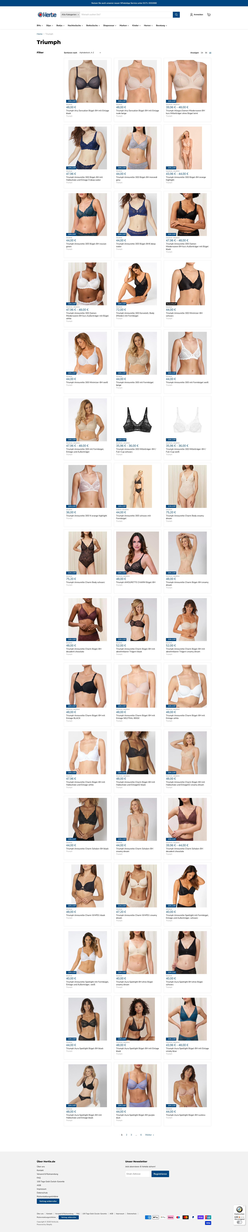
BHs (39, 25)
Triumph (69, 116)
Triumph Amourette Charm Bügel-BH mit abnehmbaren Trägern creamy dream (185, 650)
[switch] (239, 1222)
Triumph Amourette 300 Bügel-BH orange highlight (186, 178)
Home (39, 34)
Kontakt (40, 1170)
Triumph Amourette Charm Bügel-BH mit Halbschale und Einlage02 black (135, 783)
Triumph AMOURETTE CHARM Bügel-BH (135, 582)
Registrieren (160, 1173)
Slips (49, 25)
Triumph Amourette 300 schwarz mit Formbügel (133, 517)
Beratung (160, 25)
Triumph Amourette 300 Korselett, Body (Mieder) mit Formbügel (135, 314)
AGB (39, 1185)
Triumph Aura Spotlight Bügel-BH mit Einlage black (137, 1050)
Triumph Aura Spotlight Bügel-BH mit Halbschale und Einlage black (84, 1116)
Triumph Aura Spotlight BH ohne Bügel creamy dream (134, 983)
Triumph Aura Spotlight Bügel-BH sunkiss (185, 1115)
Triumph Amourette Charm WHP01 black (85, 915)
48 (210, 53)
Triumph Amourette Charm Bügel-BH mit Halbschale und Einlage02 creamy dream (185, 783)
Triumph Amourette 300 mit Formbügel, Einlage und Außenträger (85, 450)
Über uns (41, 1166)
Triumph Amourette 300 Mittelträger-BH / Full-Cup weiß (186, 450)
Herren (147, 25)
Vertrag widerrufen (48, 1201)
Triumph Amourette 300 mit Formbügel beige (134, 384)
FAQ (39, 1177)
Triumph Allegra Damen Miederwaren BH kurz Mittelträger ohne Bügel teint (185, 112)
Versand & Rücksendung (47, 1174)
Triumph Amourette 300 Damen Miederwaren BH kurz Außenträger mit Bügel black (187, 246)
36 (206, 53)
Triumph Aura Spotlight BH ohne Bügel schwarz (184, 983)
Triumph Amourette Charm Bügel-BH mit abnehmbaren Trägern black (135, 650)
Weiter (148, 1134)
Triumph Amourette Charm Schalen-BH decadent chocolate (184, 850)
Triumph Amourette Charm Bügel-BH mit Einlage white (185, 717)
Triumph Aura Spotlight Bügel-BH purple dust (135, 1116)
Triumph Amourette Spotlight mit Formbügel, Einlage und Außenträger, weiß (87, 983)
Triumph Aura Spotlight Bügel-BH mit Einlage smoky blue (187, 1050)
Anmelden (198, 14)
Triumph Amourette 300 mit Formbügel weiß (187, 382)
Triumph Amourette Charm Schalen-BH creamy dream (134, 850)
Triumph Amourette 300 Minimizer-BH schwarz (184, 314)
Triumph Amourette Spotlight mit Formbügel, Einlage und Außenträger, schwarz (187, 916)
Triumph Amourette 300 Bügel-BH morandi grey (136, 178)
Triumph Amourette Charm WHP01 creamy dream (136, 916)
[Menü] (243, 1206)
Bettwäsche (92, 25)
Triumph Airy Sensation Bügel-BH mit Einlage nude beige (137, 112)
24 (202, 53)
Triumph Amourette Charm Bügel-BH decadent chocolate (83, 650)
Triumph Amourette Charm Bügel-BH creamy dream (187, 583)
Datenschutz (42, 1192)
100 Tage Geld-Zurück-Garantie (50, 1181)
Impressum (41, 1189)
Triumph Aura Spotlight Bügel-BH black (84, 1048)
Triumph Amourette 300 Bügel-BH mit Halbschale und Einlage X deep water (84, 178)
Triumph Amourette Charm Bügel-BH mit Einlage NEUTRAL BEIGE (135, 717)
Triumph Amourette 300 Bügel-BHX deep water (136, 245)
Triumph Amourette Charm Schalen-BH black (87, 848)
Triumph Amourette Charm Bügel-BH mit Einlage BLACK (85, 717)
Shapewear (109, 25)
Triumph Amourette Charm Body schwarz (85, 582)
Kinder (135, 25)
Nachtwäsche (74, 25)
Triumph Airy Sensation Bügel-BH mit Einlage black (87, 112)
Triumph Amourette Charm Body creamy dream (185, 517)
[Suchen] (176, 15)
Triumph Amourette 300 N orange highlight (86, 515)
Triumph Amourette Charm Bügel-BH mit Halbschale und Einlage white (85, 783)
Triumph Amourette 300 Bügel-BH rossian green (86, 245)
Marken (123, 25)
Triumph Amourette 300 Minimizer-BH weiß (87, 382)
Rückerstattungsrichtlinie (47, 1196)
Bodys (59, 25)
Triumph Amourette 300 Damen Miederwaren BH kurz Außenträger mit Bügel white (87, 316)
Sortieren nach (70, 53)
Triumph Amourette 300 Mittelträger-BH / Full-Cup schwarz (136, 450)
